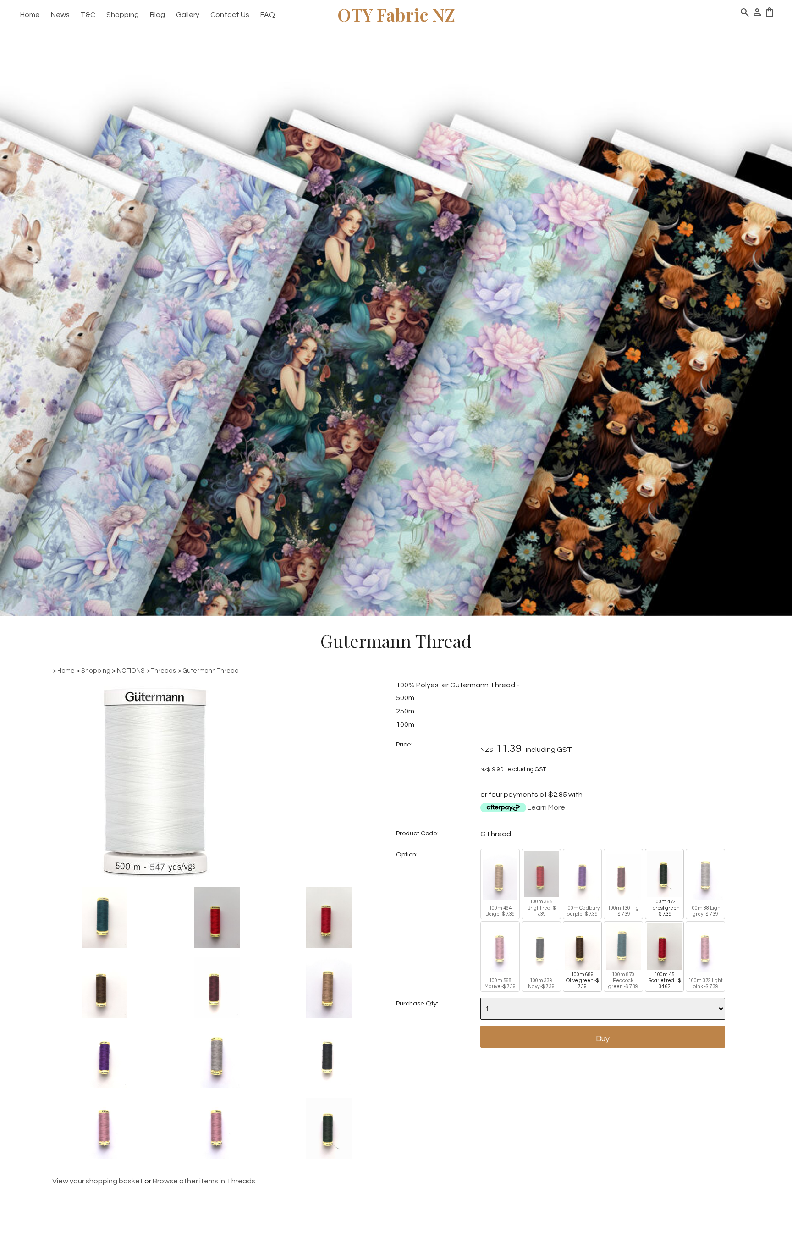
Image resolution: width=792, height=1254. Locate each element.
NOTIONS (131, 671)
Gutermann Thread (210, 671)
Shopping (122, 14)
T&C (88, 14)
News (60, 14)
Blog (157, 14)
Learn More (546, 807)
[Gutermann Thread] (155, 881)
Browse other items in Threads (204, 1181)
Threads (163, 671)
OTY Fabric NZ (396, 14)
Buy (603, 1039)
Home (30, 14)
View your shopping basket (97, 1181)
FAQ (267, 14)
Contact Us (229, 14)
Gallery (187, 14)
